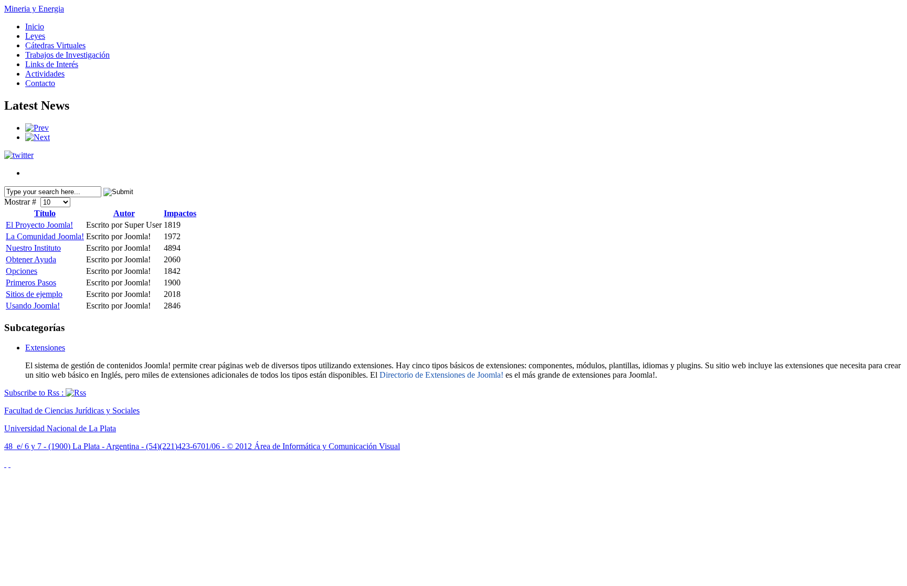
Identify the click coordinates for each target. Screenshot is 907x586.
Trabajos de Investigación (67, 54)
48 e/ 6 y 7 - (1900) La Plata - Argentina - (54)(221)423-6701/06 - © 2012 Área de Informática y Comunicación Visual (202, 446)
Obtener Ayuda (31, 259)
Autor (124, 213)
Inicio (34, 26)
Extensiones (45, 347)
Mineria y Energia (34, 8)
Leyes (35, 35)
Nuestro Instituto (33, 247)
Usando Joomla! (33, 305)
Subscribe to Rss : (35, 392)
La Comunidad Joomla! (45, 236)
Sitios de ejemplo (34, 294)
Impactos (180, 213)
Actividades (45, 73)
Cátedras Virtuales (55, 45)
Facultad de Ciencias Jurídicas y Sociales (72, 410)
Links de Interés (51, 64)
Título (45, 213)
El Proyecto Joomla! (39, 224)
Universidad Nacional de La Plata (60, 428)
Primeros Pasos (31, 282)
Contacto (40, 83)
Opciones (21, 271)
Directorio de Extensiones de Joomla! (441, 374)
